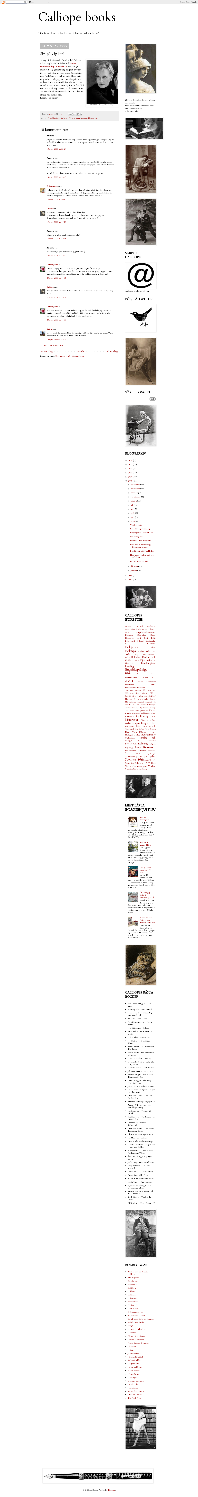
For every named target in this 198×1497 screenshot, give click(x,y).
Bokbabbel (132, 1284)
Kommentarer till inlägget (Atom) (70, 356)
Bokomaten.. (52, 186)
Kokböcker (145, 713)
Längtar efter (93, 118)
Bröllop (141, 651)
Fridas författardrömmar (138, 1343)
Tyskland (152, 763)
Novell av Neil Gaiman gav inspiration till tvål (147, 920)
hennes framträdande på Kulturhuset (58, 65)
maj (133, 513)
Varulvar (152, 766)
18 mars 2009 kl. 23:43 (56, 177)
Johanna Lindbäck (135, 1356)
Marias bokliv (133, 1370)
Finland (140, 682)
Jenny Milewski (134, 1353)
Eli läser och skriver (136, 1315)
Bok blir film (146, 638)
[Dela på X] (75, 114)
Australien (145, 629)
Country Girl (52, 264)
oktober (134, 492)
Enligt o (131, 1325)
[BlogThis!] (72, 114)
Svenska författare (138, 759)
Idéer (153, 699)
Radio (135, 744)
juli (132, 505)
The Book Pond (134, 1398)
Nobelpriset (143, 732)
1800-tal (139, 626)
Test (132, 763)
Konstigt (144, 716)
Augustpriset (130, 629)
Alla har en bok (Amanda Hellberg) (138, 1273)
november (135, 488)
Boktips (130, 651)
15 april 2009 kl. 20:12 (56, 339)
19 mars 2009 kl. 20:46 (56, 238)
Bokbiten (132, 1288)
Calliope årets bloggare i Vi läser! (145, 870)
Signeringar (151, 753)
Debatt (128, 657)
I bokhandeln (141, 699)
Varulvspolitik (136, 525)
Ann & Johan (133, 1277)
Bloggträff (129, 638)
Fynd (153, 684)
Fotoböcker (151, 681)
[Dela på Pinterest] (80, 114)
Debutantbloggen (135, 1312)
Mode (127, 729)
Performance (140, 741)
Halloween (142, 696)
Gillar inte (131, 696)
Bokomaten (133, 1298)
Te (154, 760)
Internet (140, 701)
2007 (130, 579)
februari (134, 566)
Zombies (132, 769)
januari (134, 570)
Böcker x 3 (132, 1305)
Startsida (80, 351)
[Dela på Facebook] (78, 114)
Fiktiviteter (132, 1332)
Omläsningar (130, 738)
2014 (130, 460)
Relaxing (143, 743)
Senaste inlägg (47, 351)
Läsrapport (129, 726)
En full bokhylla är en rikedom (141, 1319)
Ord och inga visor (136, 1381)
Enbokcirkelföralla (136, 1322)
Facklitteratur (131, 677)
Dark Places (133, 1308)
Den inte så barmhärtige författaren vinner (140, 545)
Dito (137, 660)
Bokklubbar (129, 644)
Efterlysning (130, 663)
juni (133, 509)
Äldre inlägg (112, 351)
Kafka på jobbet (134, 1360)
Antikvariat (151, 626)
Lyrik (137, 723)
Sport (145, 756)
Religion (152, 744)
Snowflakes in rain (136, 1391)
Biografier (141, 635)
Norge (153, 732)
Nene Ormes (133, 1374)
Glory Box (132, 1346)
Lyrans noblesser (135, 1367)
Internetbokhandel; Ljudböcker (136, 708)
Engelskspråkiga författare (58, 118)
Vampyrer (142, 766)
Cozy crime (140, 654)
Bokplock (132, 647)
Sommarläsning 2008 (133, 756)
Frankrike (129, 684)
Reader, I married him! (145, 843)
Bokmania (132, 1294)
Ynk (127, 768)
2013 (130, 464)
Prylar (128, 743)
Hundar (128, 699)
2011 (130, 472)
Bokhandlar (151, 641)
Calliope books (77, 17)
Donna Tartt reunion (139, 561)
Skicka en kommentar (53, 345)
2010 (130, 476)
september (135, 496)
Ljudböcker (129, 723)
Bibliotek (129, 635)
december (135, 484)
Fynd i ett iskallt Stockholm (142, 551)
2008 (130, 575)
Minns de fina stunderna (140, 540)
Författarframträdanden (78, 118)
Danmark (152, 654)
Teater (127, 763)
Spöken (152, 756)
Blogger (111, 1490)
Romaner (149, 747)
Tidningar (139, 763)
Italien (137, 711)
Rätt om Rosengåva (144, 818)
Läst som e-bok (146, 726)
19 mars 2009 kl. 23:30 (56, 255)
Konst (153, 713)
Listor (153, 716)
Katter (152, 710)
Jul (147, 710)
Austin (138, 629)
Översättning (142, 769)
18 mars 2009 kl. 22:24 (56, 149)
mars (133, 521)
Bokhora (131, 1291)
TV (146, 763)
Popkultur (152, 741)
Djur (142, 660)
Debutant (136, 657)
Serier (138, 753)
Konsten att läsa (132, 716)
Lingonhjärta (133, 1363)
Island (131, 710)
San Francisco (143, 750)
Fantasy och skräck (140, 679)
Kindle (128, 713)
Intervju (153, 708)
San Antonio (130, 750)
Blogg (153, 635)
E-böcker (151, 660)
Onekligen (132, 1377)
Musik (131, 729)
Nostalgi (128, 735)
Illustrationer (130, 701)
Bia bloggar (133, 1281)
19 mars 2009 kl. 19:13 (56, 222)
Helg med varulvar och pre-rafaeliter (142, 556)
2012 (130, 468)
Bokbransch (130, 641)
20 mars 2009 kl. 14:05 (56, 278)
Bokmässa (151, 643)
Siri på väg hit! (136, 536)
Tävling (128, 766)
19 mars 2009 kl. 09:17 (56, 199)
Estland (153, 674)
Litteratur (131, 720)
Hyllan (130, 1350)
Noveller (136, 734)
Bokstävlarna (133, 1301)
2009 (130, 481)
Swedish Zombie (135, 1394)
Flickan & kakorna (136, 1339)
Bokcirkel (140, 641)
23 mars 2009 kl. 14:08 (56, 319)
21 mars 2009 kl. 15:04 (56, 297)
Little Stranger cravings (140, 528)
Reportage (129, 747)
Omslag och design (140, 739)
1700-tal (128, 626)
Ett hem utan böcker (137, 1329)
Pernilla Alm (133, 1384)
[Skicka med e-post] (69, 114)
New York (131, 732)
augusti (134, 500)
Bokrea (153, 647)
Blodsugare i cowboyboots (141, 532)
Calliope (50, 208)
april (133, 517)
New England (139, 729)
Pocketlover (133, 1387)
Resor (138, 747)
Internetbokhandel (148, 705)
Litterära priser (148, 720)
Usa (134, 766)
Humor (152, 696)
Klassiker (136, 713)
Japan (142, 710)
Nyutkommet (148, 734)
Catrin (49, 329)
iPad (126, 710)
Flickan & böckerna (136, 1336)
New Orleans (150, 729)
